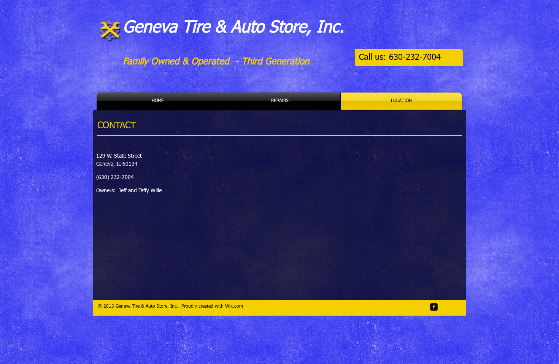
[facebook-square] (434, 307)
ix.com (236, 306)
